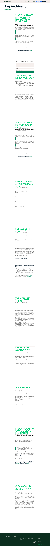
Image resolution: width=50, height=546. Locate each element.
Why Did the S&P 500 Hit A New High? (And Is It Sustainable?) (24, 77)
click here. (28, 463)
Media (22, 128)
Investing (20, 128)
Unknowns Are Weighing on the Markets (22, 349)
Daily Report (21, 187)
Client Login (34, 1)
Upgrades (26, 1)
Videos (23, 1)
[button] (21, 2)
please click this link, (29, 275)
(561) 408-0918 (38, 538)
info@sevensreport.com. (29, 276)
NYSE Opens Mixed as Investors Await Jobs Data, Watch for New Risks (24, 431)
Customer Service (26, 128)
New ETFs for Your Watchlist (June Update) (23, 229)
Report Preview (29, 1)
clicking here (30, 458)
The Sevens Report (30, 50)
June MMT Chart (22, 388)
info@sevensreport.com (30, 538)
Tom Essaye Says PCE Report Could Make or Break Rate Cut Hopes (24, 125)
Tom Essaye (26, 187)
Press (32, 1)
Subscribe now (44, 1)
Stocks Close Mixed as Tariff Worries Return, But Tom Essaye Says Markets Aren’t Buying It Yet (24, 17)
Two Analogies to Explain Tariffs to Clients (23, 299)
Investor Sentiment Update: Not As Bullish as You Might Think (24, 184)
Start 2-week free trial (39, 1)
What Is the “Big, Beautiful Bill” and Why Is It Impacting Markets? (24, 487)
